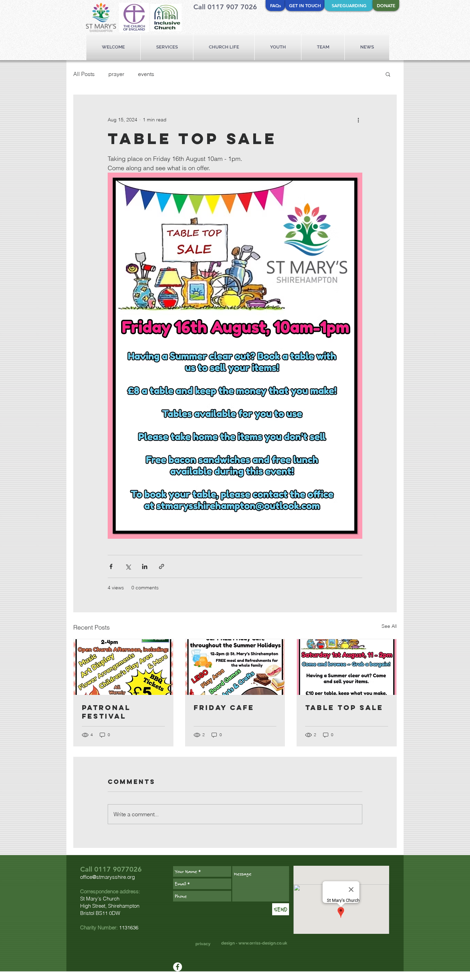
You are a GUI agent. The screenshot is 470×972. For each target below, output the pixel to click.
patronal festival (106, 711)
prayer (116, 73)
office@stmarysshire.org (107, 877)
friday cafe (224, 707)
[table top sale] (346, 667)
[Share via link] (161, 566)
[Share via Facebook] (111, 566)
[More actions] (358, 120)
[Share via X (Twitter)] (128, 566)
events (146, 73)
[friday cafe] (235, 667)
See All (389, 626)
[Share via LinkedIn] (144, 566)
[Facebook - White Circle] (177, 966)
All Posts (84, 73)
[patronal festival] (123, 667)
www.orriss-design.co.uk (262, 943)
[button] (388, 74)
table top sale (344, 707)
